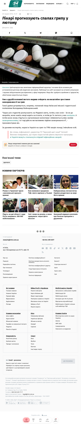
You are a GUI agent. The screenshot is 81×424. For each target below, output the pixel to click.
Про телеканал (7, 267)
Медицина (50, 4)
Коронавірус (29, 4)
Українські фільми (37, 318)
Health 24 (5, 10)
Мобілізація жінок (61, 296)
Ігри (55, 274)
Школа (58, 321)
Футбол (33, 341)
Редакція (5, 261)
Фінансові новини (12, 321)
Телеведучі (6, 271)
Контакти (57, 258)
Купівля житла (11, 341)
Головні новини (11, 291)
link (42, 248)
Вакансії (56, 261)
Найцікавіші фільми (37, 316)
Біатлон (33, 346)
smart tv (32, 402)
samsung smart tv (44, 402)
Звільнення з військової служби (66, 291)
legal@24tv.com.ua (28, 394)
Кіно (32, 313)
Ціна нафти (10, 316)
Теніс (32, 344)
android (10, 402)
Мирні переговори (37, 296)
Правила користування (10, 277)
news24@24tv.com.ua (11, 240)
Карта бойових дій (37, 293)
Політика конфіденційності (37, 258)
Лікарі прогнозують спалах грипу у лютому (30, 10)
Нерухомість (11, 336)
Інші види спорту (36, 349)
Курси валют (10, 318)
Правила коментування (36, 272)
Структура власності (60, 264)
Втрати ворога (35, 307)
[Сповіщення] (77, 3)
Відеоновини (10, 299)
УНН (11, 28)
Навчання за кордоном (63, 329)
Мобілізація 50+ (61, 293)
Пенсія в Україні (11, 329)
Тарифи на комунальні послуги (16, 324)
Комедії (33, 324)
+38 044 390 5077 (48, 240)
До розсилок (68, 361)
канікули (71, 115)
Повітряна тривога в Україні (40, 299)
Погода (8, 304)
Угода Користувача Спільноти (38, 269)
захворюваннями (10, 120)
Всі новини (10, 288)
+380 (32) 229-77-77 (17, 392)
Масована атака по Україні (39, 301)
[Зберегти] (71, 32)
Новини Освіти (61, 313)
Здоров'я (13, 10)
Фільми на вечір (36, 321)
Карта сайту (57, 271)
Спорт (33, 336)
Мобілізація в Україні (64, 288)
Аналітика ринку (11, 338)
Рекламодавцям (8, 274)
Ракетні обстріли (36, 291)
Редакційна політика (9, 264)
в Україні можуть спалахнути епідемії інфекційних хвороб (35, 137)
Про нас (5, 258)
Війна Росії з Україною (39, 288)
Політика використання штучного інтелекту (39, 262)
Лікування (40, 4)
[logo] (15, 3)
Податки (9, 327)
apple (21, 402)
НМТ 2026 (59, 323)
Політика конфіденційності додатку (39, 265)
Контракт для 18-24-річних (64, 299)
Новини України (11, 293)
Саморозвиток (60, 326)
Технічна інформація (35, 275)
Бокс (32, 338)
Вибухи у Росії (35, 304)
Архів (55, 267)
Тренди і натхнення (12, 344)
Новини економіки (13, 313)
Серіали (33, 327)
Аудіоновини (10, 301)
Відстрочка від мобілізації (64, 301)
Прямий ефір (10, 296)
